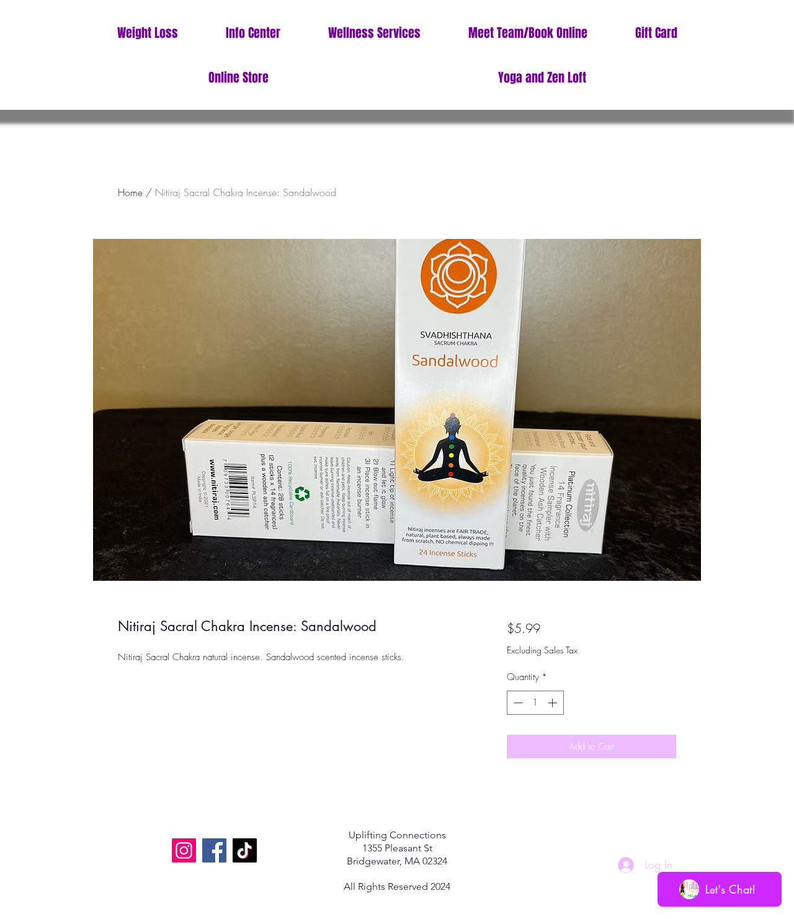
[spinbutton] (535, 702)
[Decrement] (517, 702)
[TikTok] (245, 850)
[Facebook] (214, 850)
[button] (253, 33)
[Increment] (553, 702)
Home (130, 192)
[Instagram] (184, 850)
